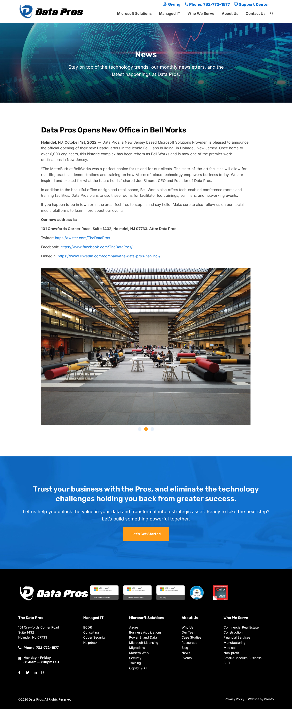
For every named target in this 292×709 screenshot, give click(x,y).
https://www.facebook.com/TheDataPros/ (96, 247)
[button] (272, 13)
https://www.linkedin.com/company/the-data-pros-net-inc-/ (109, 256)
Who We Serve (201, 13)
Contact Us (256, 13)
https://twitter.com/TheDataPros (82, 237)
